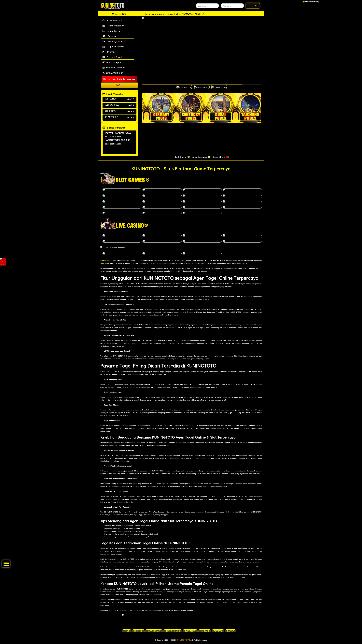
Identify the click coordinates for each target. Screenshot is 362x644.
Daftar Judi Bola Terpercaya (119, 79)
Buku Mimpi (113, 30)
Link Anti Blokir (114, 72)
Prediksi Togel (114, 57)
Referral (111, 36)
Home (126, 631)
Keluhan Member (115, 67)
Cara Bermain (114, 20)
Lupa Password (115, 46)
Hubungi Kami (114, 41)
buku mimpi (190, 631)
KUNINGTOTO (106, 260)
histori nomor (172, 631)
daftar (230, 631)
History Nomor (115, 25)
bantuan (205, 631)
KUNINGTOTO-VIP (182, 640)
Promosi (111, 51)
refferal (218, 631)
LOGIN (252, 5)
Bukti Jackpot (113, 62)
